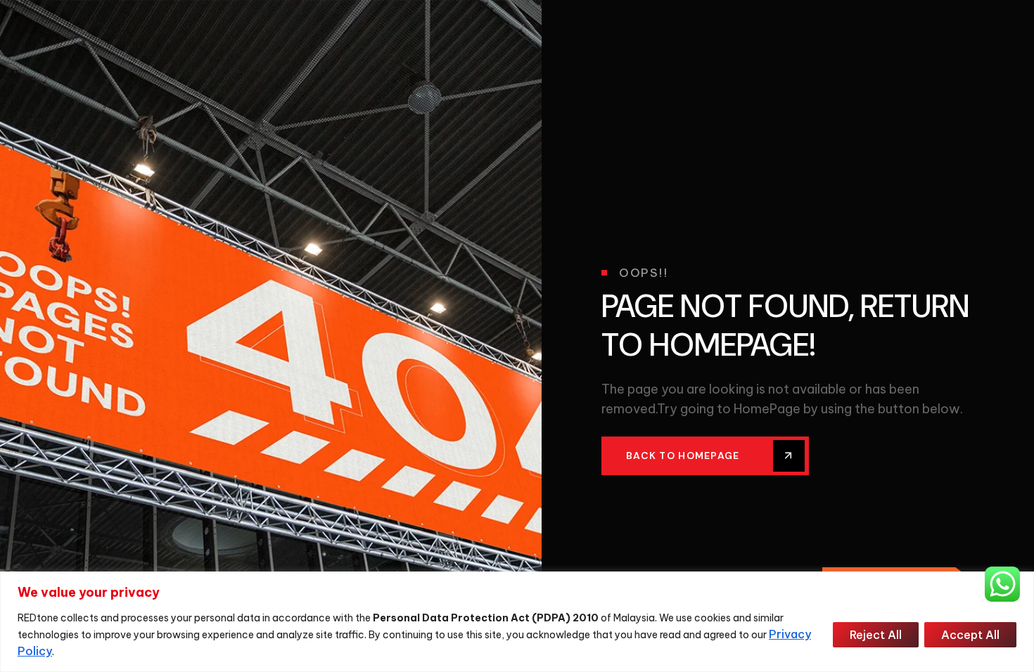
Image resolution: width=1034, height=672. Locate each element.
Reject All (876, 635)
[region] (517, 621)
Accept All (970, 635)
